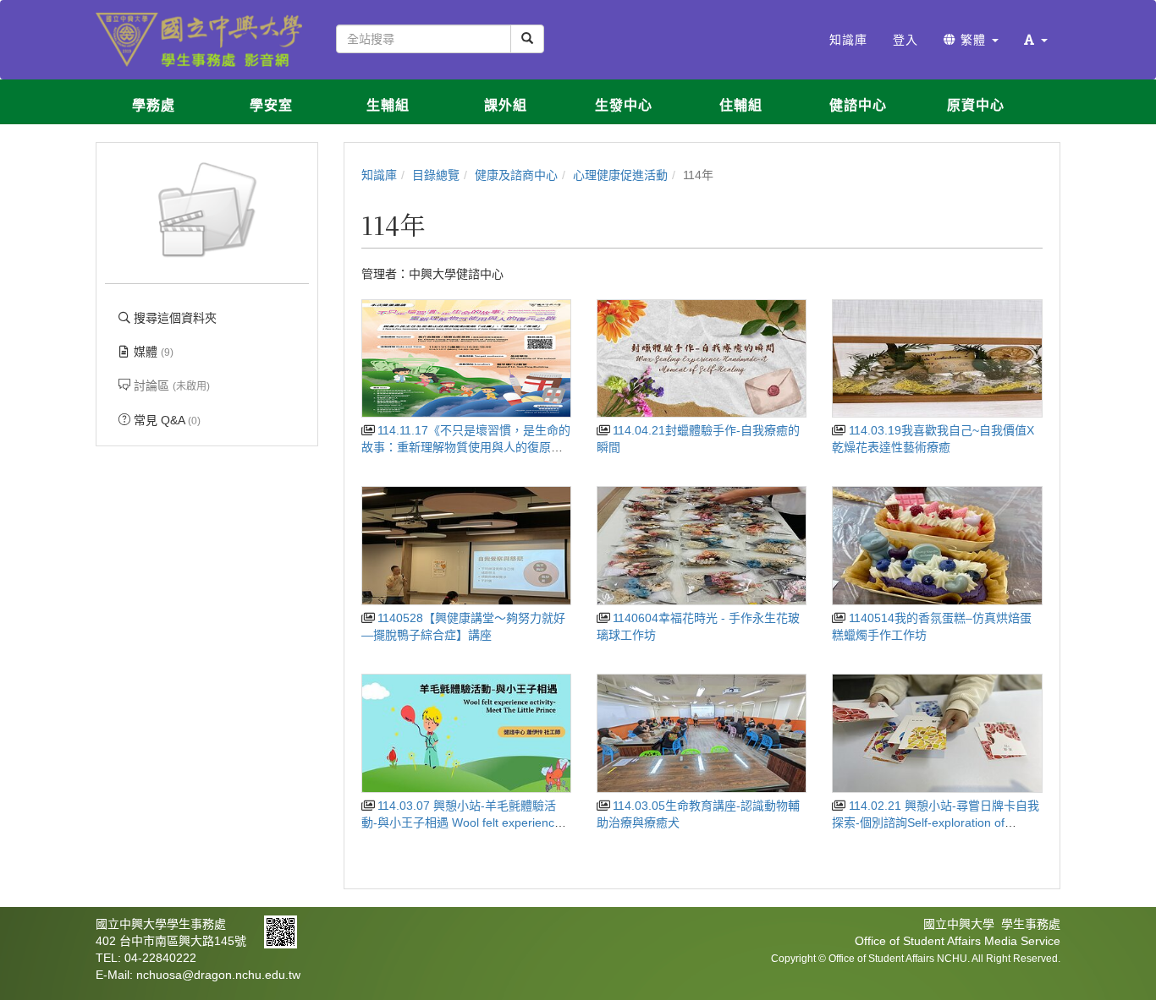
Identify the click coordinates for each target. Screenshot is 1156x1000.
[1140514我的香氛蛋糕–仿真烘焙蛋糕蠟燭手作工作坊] (937, 545)
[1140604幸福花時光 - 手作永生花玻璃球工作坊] (701, 545)
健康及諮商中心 (516, 175)
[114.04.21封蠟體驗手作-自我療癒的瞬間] (701, 358)
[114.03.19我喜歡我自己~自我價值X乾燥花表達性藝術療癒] (937, 358)
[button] (1035, 39)
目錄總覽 (436, 175)
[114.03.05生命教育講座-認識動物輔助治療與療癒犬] (701, 733)
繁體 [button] (973, 39)
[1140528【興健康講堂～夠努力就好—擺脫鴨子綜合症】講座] (466, 545)
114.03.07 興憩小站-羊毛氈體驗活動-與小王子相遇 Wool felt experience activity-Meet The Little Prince (461, 822)
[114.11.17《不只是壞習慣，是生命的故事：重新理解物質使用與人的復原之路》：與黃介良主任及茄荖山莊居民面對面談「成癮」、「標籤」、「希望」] (466, 358)
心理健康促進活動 (620, 175)
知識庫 (379, 175)
